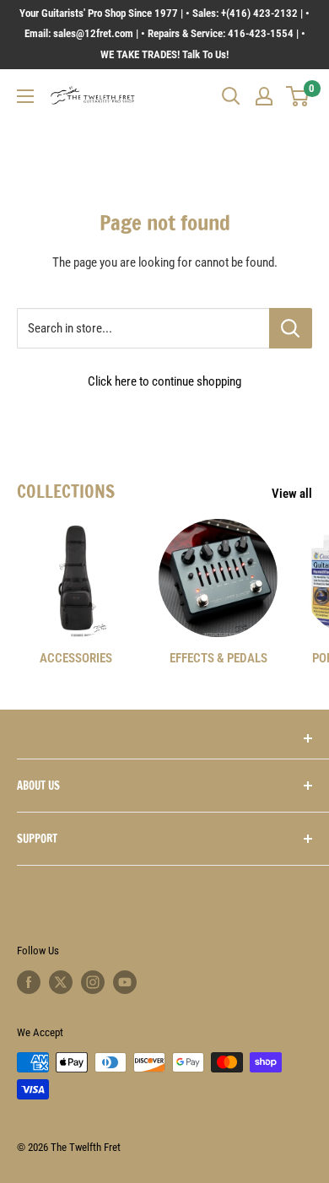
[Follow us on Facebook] (28, 982)
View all (292, 493)
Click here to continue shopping (164, 381)
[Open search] (231, 96)
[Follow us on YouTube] (125, 982)
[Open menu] (25, 96)
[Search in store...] (290, 328)
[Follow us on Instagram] (93, 982)
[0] (298, 96)
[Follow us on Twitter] (61, 982)
